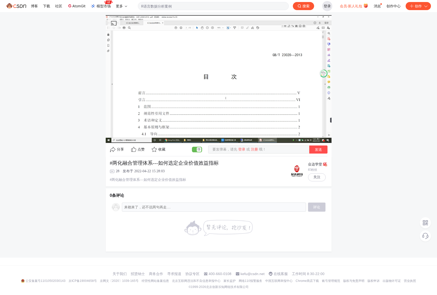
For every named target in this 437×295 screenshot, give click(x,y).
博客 (34, 6)
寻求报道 (174, 274)
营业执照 (410, 281)
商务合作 (156, 274)
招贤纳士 (138, 274)
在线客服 (281, 274)
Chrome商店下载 (307, 281)
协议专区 (192, 274)
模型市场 (104, 6)
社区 (58, 6)
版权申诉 (373, 281)
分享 (120, 149)
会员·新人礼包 (351, 6)
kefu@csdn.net (253, 274)
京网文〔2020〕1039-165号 (119, 281)
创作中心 (393, 6)
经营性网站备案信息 (155, 281)
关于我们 (120, 274)
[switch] (197, 149)
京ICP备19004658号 (83, 281)
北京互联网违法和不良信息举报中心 (196, 281)
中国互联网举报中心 (279, 281)
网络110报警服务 (250, 281)
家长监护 (230, 281)
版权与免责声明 (353, 281)
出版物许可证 (392, 281)
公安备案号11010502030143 (45, 281)
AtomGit (78, 6)
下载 (46, 6)
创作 (418, 6)
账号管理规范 (331, 281)
